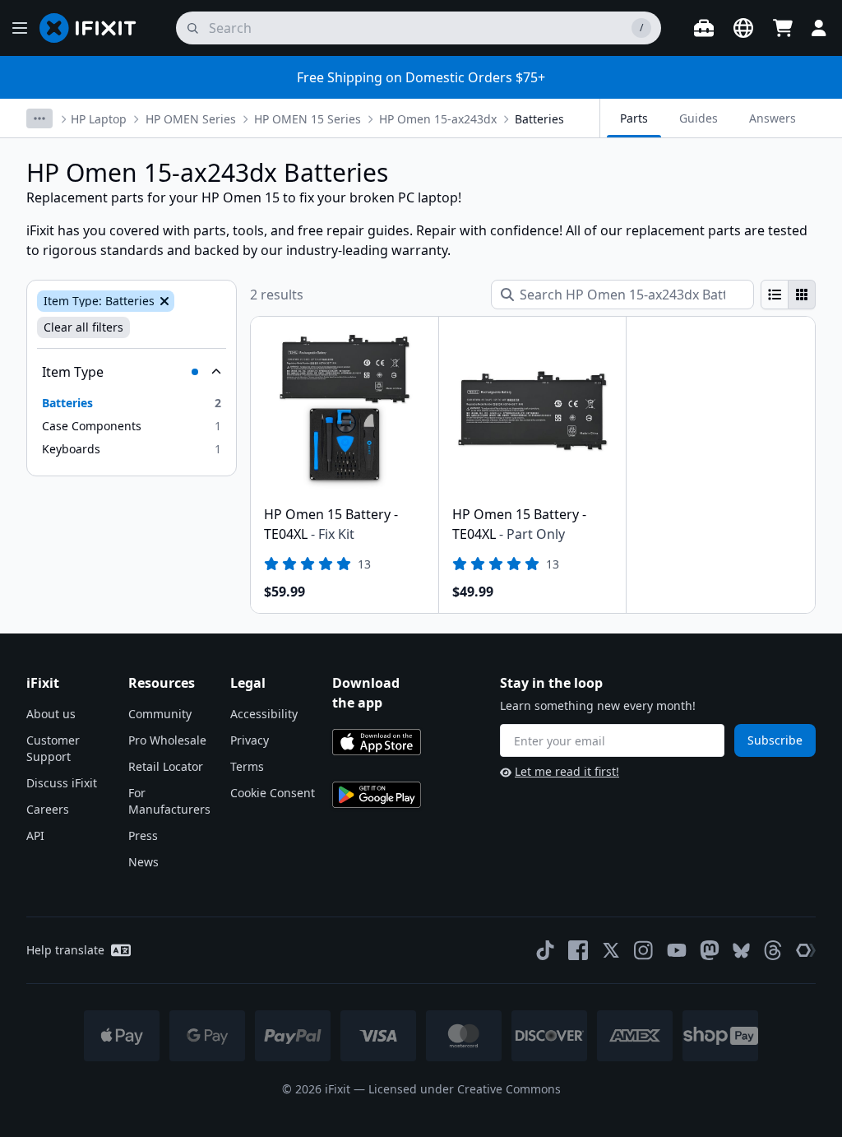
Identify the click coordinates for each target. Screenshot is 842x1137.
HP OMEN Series (191, 119)
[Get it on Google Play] (376, 794)
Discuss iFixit (61, 783)
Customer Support (53, 748)
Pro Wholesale (167, 740)
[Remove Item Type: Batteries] (163, 301)
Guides (698, 118)
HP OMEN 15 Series (307, 119)
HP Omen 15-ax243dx (438, 119)
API (35, 835)
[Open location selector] (743, 28)
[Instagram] (644, 950)
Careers (47, 809)
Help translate (65, 950)
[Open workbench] (703, 28)
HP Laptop (99, 119)
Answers (772, 118)
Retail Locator (165, 766)
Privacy (249, 740)
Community (160, 714)
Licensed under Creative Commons (464, 1089)
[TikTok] (545, 950)
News (143, 862)
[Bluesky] (741, 950)
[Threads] (773, 950)
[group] (788, 294)
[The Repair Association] (806, 950)
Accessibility (264, 714)
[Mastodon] (709, 950)
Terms (247, 766)
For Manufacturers (169, 801)
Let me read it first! (567, 771)
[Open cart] (782, 28)
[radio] (775, 294)
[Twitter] (611, 950)
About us (51, 714)
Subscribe (775, 740)
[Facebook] (578, 950)
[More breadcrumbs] (39, 118)
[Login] (819, 28)
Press (143, 835)
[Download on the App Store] (376, 742)
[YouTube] (677, 950)
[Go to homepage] (94, 28)
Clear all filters (83, 327)
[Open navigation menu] (19, 28)
